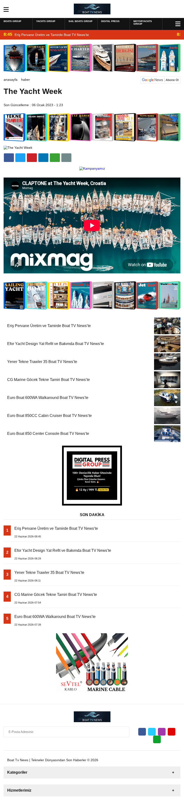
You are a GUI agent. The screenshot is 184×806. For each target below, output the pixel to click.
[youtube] (171, 732)
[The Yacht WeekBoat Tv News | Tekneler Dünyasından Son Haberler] (92, 9)
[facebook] (9, 157)
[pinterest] (43, 157)
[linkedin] (32, 157)
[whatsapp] (157, 739)
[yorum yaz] (66, 157)
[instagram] (162, 732)
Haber (25, 79)
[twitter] (20, 157)
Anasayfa (10, 79)
